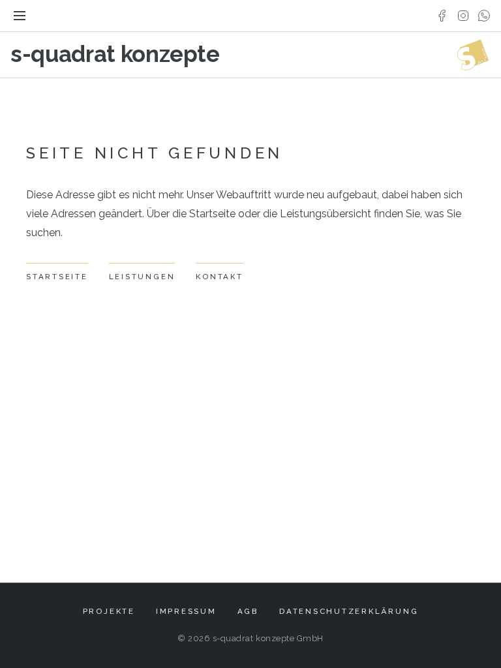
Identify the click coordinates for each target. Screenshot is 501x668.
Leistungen (142, 276)
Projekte (109, 611)
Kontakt (219, 276)
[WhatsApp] (484, 15)
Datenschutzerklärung (348, 611)
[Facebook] (442, 15)
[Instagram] (463, 15)
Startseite (57, 276)
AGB (247, 611)
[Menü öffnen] (19, 16)
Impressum (186, 611)
